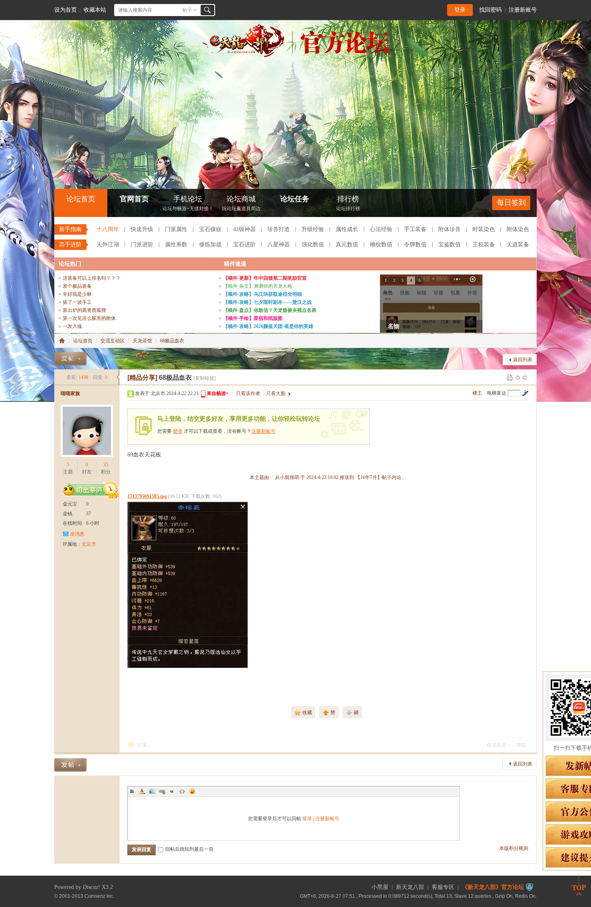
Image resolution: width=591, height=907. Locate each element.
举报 (521, 745)
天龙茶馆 (142, 341)
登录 (460, 10)
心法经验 (381, 229)
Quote (172, 791)
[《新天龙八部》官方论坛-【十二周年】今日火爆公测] (295, 55)
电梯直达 (496, 393)
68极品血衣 (172, 341)
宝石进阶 (244, 245)
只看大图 (275, 393)
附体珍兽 (449, 229)
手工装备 (415, 229)
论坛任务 (294, 199)
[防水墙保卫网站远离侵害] (529, 887)
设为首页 (65, 10)
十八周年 (107, 229)
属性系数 (176, 245)
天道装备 (518, 245)
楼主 (477, 393)
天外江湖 (107, 245)
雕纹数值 (381, 245)
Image (152, 791)
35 (105, 464)
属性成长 (347, 229)
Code (182, 791)
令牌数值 (415, 245)
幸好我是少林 (77, 294)
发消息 (77, 534)
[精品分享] (142, 377)
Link (162, 791)
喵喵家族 (70, 393)
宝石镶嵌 (210, 229)
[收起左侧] (118, 377)
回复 (142, 745)
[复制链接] (204, 378)
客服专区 (443, 887)
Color (142, 791)
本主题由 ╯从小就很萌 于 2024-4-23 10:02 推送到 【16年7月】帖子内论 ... (328, 477)
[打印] (510, 377)
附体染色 (518, 229)
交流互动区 (113, 341)
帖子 (187, 10)
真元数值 (347, 245)
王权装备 (483, 245)
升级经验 (313, 229)
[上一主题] (517, 377)
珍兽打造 (278, 229)
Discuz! (91, 887)
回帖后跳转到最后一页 (189, 849)
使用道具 (496, 745)
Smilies (192, 791)
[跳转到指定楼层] (525, 393)
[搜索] (207, 10)
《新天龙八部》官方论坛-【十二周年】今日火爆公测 (62, 341)
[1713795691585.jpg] (187, 585)
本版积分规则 (513, 848)
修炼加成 (210, 245)
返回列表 (522, 359)
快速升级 (142, 229)
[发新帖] (70, 358)
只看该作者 (248, 393)
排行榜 (348, 203)
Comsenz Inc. (99, 896)
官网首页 (134, 199)
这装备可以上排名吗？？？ (92, 278)
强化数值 (313, 245)
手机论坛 (187, 203)
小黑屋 (379, 887)
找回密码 (490, 10)
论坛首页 (80, 199)
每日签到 (511, 203)
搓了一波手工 (77, 302)
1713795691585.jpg (147, 496)
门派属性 (176, 229)
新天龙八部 (410, 887)
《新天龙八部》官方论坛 (493, 887)
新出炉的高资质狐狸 (84, 310)
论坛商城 (241, 203)
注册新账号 (523, 10)
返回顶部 (579, 885)
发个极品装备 (77, 286)
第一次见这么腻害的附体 (89, 318)
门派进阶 (142, 245)
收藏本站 (95, 10)
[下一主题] (525, 377)
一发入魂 (72, 326)
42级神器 (244, 229)
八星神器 (278, 245)
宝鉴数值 (449, 245)
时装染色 (483, 229)
